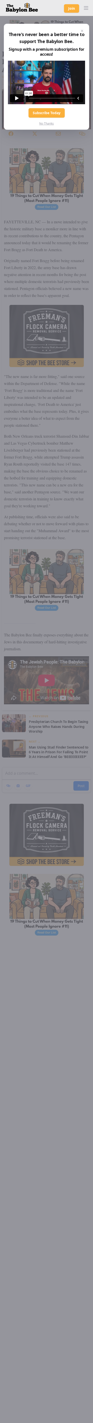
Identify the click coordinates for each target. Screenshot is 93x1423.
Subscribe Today (47, 112)
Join (71, 8)
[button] (86, 8)
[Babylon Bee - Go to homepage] (22, 8)
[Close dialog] (82, 31)
